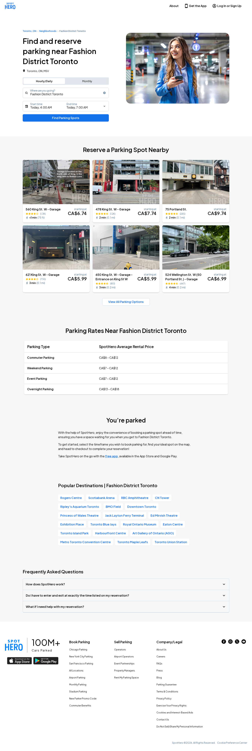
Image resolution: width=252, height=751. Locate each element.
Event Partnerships (124, 663)
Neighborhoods (47, 31)
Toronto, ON (29, 31)
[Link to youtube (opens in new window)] (243, 643)
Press (159, 670)
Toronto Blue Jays (103, 524)
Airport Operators (124, 656)
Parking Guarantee (166, 684)
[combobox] (66, 93)
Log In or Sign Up (229, 6)
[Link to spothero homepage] (14, 645)
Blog (159, 677)
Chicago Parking (78, 649)
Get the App (198, 6)
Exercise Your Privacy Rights (171, 705)
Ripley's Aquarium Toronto (79, 507)
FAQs (159, 663)
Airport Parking (77, 677)
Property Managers (124, 670)
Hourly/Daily (44, 81)
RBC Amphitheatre (134, 498)
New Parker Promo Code (82, 698)
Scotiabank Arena (101, 498)
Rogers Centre (71, 498)
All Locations (76, 670)
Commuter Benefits (80, 705)
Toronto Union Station (171, 542)
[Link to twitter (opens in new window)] (237, 643)
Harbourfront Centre (110, 533)
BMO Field (113, 507)
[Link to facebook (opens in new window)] (224, 643)
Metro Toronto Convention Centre (85, 542)
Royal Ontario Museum (139, 524)
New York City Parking (81, 656)
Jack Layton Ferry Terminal (124, 515)
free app (111, 456)
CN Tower (162, 498)
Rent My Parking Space (126, 677)
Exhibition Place (72, 524)
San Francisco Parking (81, 663)
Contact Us (162, 719)
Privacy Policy (163, 698)
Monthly (87, 81)
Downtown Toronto (141, 507)
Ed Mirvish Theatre (164, 515)
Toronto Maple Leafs (132, 542)
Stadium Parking (78, 691)
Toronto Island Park (74, 533)
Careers (160, 656)
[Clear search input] (104, 92)
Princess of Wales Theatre (79, 515)
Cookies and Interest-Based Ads (174, 712)
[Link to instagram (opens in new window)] (230, 643)
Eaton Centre (173, 524)
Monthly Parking (77, 684)
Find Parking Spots (65, 118)
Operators (120, 649)
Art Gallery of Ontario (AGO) (153, 533)
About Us (161, 649)
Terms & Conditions (167, 691)
